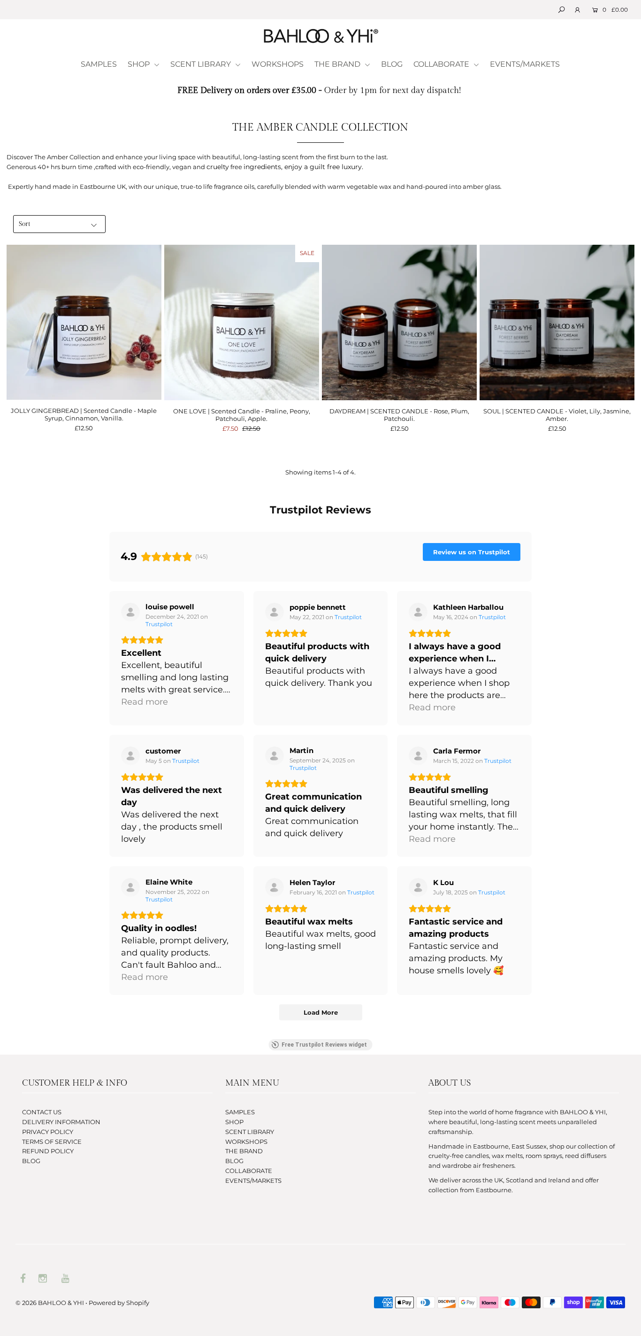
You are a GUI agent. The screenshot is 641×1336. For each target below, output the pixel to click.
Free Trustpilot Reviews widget (324, 1044)
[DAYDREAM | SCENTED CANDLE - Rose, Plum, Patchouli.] (399, 322)
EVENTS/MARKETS (525, 64)
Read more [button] (144, 702)
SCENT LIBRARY (201, 64)
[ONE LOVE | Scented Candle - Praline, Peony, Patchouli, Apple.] (241, 322)
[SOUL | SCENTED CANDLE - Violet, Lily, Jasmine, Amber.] (557, 322)
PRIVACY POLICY (47, 1131)
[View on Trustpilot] (130, 612)
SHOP (140, 64)
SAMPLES (99, 64)
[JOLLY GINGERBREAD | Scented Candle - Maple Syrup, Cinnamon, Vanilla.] (84, 322)
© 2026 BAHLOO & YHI (49, 1302)
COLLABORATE (442, 64)
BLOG (392, 64)
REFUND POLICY (48, 1151)
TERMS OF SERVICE (52, 1141)
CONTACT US (41, 1112)
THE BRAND (338, 64)
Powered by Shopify (119, 1302)
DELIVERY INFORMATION (61, 1122)
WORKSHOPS (278, 64)
